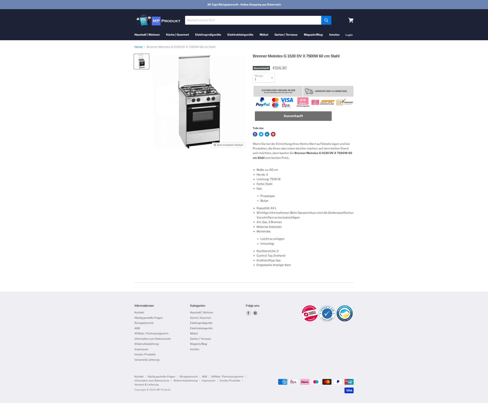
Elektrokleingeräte (240, 34)
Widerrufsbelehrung (146, 343)
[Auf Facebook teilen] (255, 134)
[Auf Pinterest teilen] (273, 134)
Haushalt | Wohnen (147, 34)
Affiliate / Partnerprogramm (151, 333)
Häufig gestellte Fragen (148, 317)
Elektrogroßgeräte (208, 34)
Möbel (264, 34)
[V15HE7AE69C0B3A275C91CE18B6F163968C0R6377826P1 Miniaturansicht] (141, 61)
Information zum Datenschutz (152, 338)
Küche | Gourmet (177, 34)
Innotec (334, 34)
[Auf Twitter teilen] (261, 134)
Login (349, 34)
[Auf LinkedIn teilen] (267, 134)
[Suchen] (326, 20)
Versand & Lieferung (146, 359)
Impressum (141, 349)
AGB (137, 328)
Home (138, 47)
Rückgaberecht (143, 322)
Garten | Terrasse (286, 34)
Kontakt (139, 312)
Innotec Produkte (145, 354)
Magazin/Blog (313, 34)
